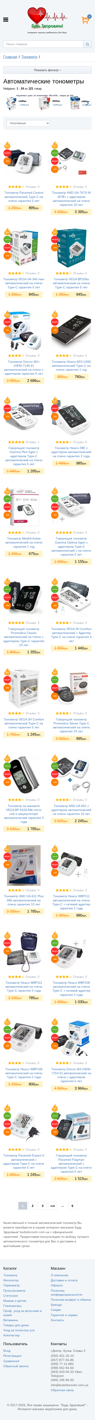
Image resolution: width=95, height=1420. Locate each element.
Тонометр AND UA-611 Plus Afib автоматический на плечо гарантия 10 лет (24, 900)
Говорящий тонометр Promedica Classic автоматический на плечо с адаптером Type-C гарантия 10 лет (23, 637)
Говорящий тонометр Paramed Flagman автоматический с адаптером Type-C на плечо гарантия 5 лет (71, 1163)
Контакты (57, 1320)
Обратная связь (62, 1390)
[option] (47, 102)
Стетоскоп (10, 1295)
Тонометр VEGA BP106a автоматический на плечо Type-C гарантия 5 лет (71, 283)
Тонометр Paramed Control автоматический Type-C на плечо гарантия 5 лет (23, 196)
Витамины (10, 1320)
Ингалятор (11, 1280)
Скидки (56, 1309)
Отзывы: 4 (80, 532)
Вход (6, 1350)
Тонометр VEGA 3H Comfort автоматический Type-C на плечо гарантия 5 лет (24, 723)
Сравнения (11, 1361)
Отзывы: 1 (32, 442)
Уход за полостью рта (19, 1330)
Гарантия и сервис (64, 1315)
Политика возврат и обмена (71, 1299)
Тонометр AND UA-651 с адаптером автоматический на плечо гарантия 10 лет (71, 810)
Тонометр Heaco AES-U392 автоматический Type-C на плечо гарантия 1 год (71, 365)
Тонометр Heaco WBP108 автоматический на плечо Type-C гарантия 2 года (23, 1073)
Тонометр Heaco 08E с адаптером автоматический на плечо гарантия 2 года (71, 452)
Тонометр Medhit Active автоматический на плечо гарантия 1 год (23, 542)
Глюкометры (12, 1306)
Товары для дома (16, 1325)
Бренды (56, 1304)
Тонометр (10, 1275)
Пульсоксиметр (14, 1290)
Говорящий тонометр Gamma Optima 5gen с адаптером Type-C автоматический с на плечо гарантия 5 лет (71, 546)
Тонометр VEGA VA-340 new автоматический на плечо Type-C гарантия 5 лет (23, 283)
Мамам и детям (14, 1300)
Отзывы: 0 (32, 186)
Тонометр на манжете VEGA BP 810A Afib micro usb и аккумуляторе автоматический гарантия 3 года (24, 814)
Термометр (11, 1285)
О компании (59, 1275)
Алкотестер (11, 1335)
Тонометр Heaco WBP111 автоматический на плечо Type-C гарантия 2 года (23, 986)
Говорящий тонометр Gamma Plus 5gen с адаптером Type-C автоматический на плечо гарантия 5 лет (23, 456)
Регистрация (12, 1355)
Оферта (57, 1285)
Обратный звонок (15, 1366)
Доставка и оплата (64, 1280)
